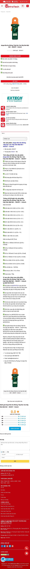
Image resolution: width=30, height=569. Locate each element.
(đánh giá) (15, 50)
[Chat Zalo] (27, 553)
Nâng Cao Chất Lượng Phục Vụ (7, 506)
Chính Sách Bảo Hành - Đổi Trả (7, 508)
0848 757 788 (15, 83)
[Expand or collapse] (25, 139)
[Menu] (2, 6)
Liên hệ (2, 487)
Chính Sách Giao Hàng (5, 504)
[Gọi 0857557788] (27, 548)
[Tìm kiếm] (27, 6)
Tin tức (2, 494)
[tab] (15, 133)
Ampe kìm (8, 11)
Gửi (15, 461)
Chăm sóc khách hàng (5, 492)
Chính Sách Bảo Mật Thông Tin (7, 516)
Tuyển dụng (3, 497)
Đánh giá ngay (15, 428)
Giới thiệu (3, 490)
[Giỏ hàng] (22, 6)
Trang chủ (3, 11)
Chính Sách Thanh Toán (6, 511)
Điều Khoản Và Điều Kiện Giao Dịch (8, 513)
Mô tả (3, 133)
